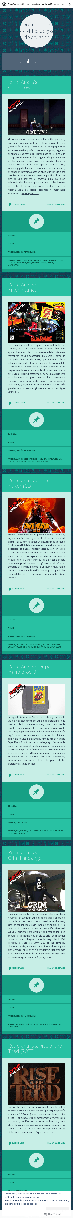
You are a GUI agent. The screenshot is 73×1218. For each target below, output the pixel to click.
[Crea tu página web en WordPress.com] (36, 4)
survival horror (39, 263)
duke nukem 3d (34, 645)
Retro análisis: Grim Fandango (25, 855)
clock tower (21, 260)
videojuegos (13, 265)
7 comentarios (18, 775)
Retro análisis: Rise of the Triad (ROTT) (35, 1048)
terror (50, 263)
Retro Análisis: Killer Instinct (23, 287)
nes (17, 831)
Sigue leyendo (30, 193)
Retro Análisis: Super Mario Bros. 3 (30, 669)
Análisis (11, 252)
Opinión (19, 252)
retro (10, 263)
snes (29, 263)
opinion (52, 260)
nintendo (42, 459)
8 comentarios (18, 588)
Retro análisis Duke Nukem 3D (28, 483)
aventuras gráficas (24, 1024)
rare (10, 461)
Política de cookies (28, 1203)
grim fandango (41, 1024)
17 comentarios (18, 204)
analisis (11, 260)
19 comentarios (18, 403)
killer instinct (30, 459)
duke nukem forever (51, 645)
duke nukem (21, 645)
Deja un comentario (56, 204)
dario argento (34, 260)
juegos (45, 260)
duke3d (11, 647)
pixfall (11, 244)
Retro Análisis (30, 252)
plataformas (33, 831)
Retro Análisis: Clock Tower (23, 84)
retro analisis (20, 263)
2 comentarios (18, 1143)
